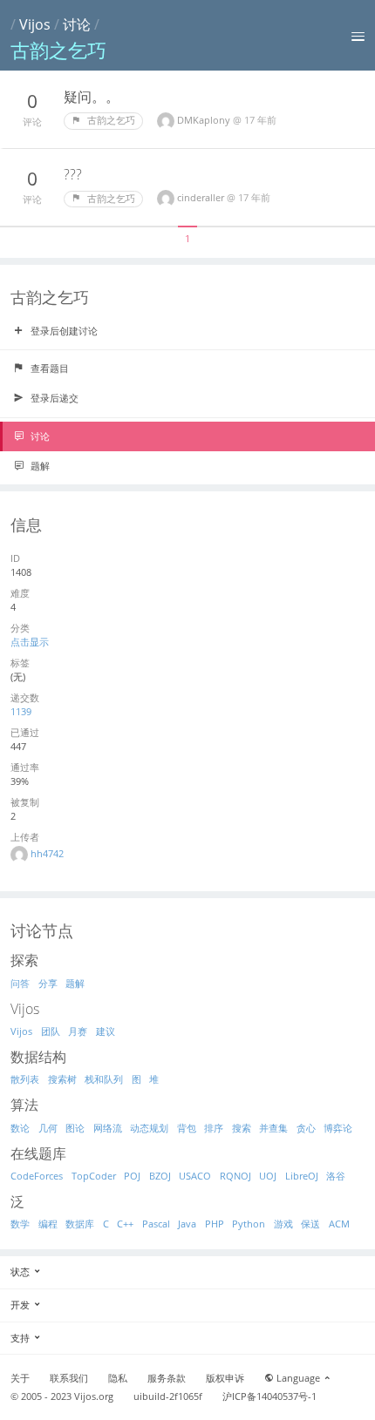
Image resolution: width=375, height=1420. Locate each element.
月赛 (77, 1031)
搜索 (241, 1127)
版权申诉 (225, 1378)
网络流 (107, 1127)
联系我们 (69, 1378)
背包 (186, 1127)
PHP (214, 1223)
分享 (48, 983)
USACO (195, 1175)
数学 (20, 1223)
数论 (20, 1127)
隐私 (117, 1378)
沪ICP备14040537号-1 (269, 1396)
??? (73, 174)
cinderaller (202, 197)
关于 (20, 1378)
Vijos (35, 24)
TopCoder (94, 1175)
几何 (48, 1127)
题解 (39, 465)
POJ (132, 1175)
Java (187, 1223)
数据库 (79, 1223)
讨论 (77, 24)
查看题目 (48, 368)
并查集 (273, 1127)
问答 (20, 983)
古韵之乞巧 (110, 120)
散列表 (24, 1078)
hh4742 (47, 853)
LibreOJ (301, 1175)
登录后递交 (53, 397)
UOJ (267, 1175)
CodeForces (36, 1175)
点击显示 (29, 641)
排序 (213, 1127)
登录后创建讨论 (63, 330)
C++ (125, 1223)
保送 (310, 1223)
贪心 (306, 1127)
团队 (50, 1031)
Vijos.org (93, 1396)
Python (248, 1223)
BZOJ (160, 1175)
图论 (75, 1127)
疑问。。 (91, 96)
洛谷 (335, 1175)
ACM (339, 1223)
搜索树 (62, 1078)
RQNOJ (235, 1175)
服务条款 (166, 1378)
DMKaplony (205, 119)
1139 (20, 711)
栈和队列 (104, 1078)
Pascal (156, 1223)
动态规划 (149, 1127)
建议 (105, 1031)
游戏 (283, 1223)
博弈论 (338, 1127)
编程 (48, 1223)
